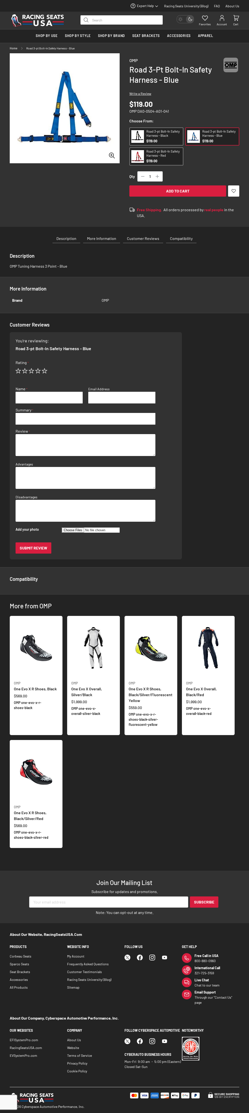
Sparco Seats (19, 964)
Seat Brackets (20, 972)
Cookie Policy (77, 1071)
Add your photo (27, 529)
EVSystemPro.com (23, 1055)
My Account (75, 956)
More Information (101, 238)
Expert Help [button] (145, 6)
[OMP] (231, 69)
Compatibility (181, 238)
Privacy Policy (77, 1063)
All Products (19, 987)
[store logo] (40, 20)
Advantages (24, 464)
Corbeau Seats (20, 956)
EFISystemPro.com (24, 1040)
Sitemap (73, 987)
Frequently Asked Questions (88, 964)
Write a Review (140, 93)
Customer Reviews (143, 238)
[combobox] (121, 20)
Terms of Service (79, 1055)
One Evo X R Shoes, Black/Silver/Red (30, 813)
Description (66, 238)
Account (222, 24)
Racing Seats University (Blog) (186, 6)
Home (14, 48)
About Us (232, 6)
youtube (165, 957)
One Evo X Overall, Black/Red (201, 689)
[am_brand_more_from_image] (36, 648)
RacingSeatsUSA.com (26, 1048)
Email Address (99, 389)
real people (213, 209)
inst (152, 957)
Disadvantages (26, 497)
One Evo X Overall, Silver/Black (86, 689)
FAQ (217, 6)
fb (140, 957)
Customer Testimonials (84, 972)
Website (73, 1048)
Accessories (19, 979)
